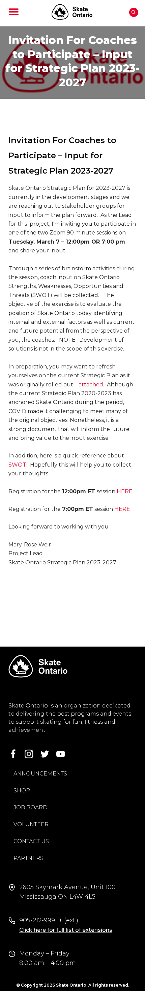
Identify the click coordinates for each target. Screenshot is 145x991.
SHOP (21, 790)
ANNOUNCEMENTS (40, 773)
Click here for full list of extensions (65, 930)
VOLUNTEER (31, 824)
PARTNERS (28, 858)
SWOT (17, 464)
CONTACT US (31, 841)
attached (91, 384)
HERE (125, 491)
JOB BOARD (30, 807)
